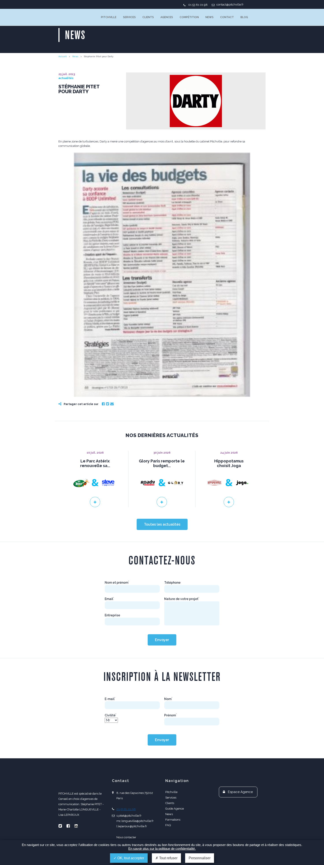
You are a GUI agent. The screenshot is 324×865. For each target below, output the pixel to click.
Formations (172, 819)
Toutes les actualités (162, 524)
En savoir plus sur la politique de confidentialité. (162, 848)
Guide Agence (174, 808)
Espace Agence (240, 792)
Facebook (103, 403)
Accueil (62, 56)
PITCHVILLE (76, 17)
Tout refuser (167, 858)
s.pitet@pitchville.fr (129, 815)
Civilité (110, 715)
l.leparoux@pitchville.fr (131, 826)
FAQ (168, 825)
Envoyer (162, 640)
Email (112, 403)
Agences (166, 17)
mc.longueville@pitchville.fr (135, 821)
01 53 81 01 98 (198, 4)
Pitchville (108, 17)
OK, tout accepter (130, 858)
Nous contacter (126, 837)
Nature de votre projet (181, 599)
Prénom (170, 715)
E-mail (110, 699)
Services (129, 17)
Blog (244, 17)
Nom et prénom (117, 582)
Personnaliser (199, 858)
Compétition (189, 17)
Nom (168, 699)
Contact (227, 17)
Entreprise (112, 615)
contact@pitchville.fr (230, 4)
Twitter (107, 403)
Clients (148, 17)
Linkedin (76, 826)
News (209, 17)
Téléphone (172, 582)
